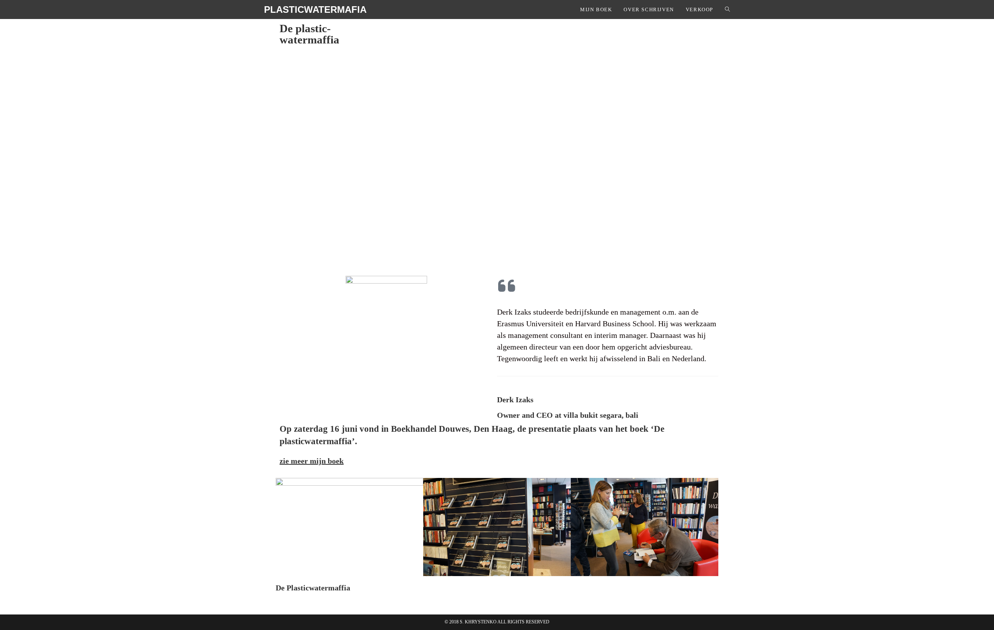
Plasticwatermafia (315, 9)
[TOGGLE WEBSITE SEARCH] (727, 9)
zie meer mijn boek (312, 461)
